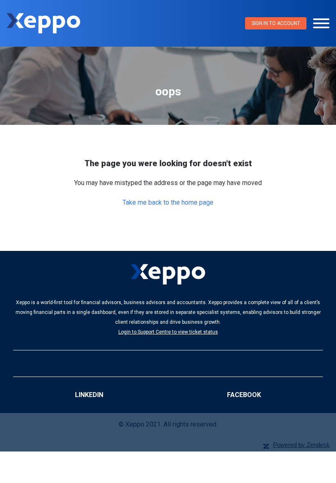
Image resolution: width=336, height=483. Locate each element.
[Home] (43, 23)
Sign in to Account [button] (276, 23)
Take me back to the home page (168, 202)
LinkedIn (89, 395)
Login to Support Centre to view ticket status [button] (168, 332)
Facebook (244, 395)
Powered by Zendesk (301, 444)
